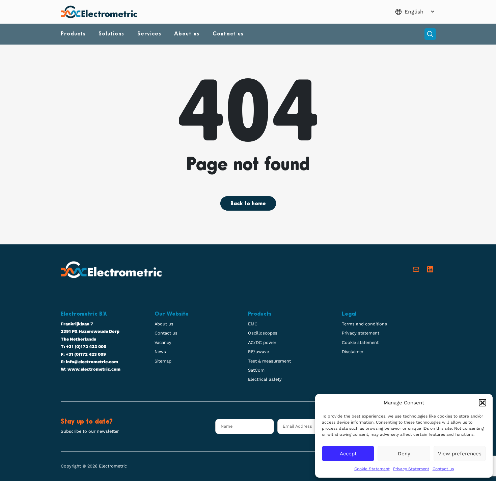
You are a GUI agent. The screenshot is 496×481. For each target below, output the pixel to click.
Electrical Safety (265, 379)
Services (149, 34)
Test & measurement (269, 361)
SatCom (256, 370)
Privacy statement (360, 333)
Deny (404, 454)
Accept (348, 454)
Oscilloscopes (262, 333)
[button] (482, 402)
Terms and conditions (364, 323)
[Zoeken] (430, 34)
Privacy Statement (411, 468)
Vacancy (163, 342)
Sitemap (163, 361)
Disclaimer (352, 351)
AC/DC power (262, 342)
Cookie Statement (372, 468)
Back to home (248, 204)
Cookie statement (360, 342)
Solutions (111, 34)
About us (186, 34)
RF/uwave (258, 351)
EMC (252, 323)
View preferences (459, 454)
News (160, 351)
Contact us (443, 468)
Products (73, 34)
